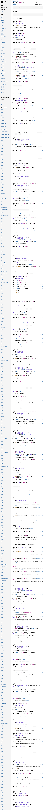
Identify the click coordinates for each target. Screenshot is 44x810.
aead (5, 1)
